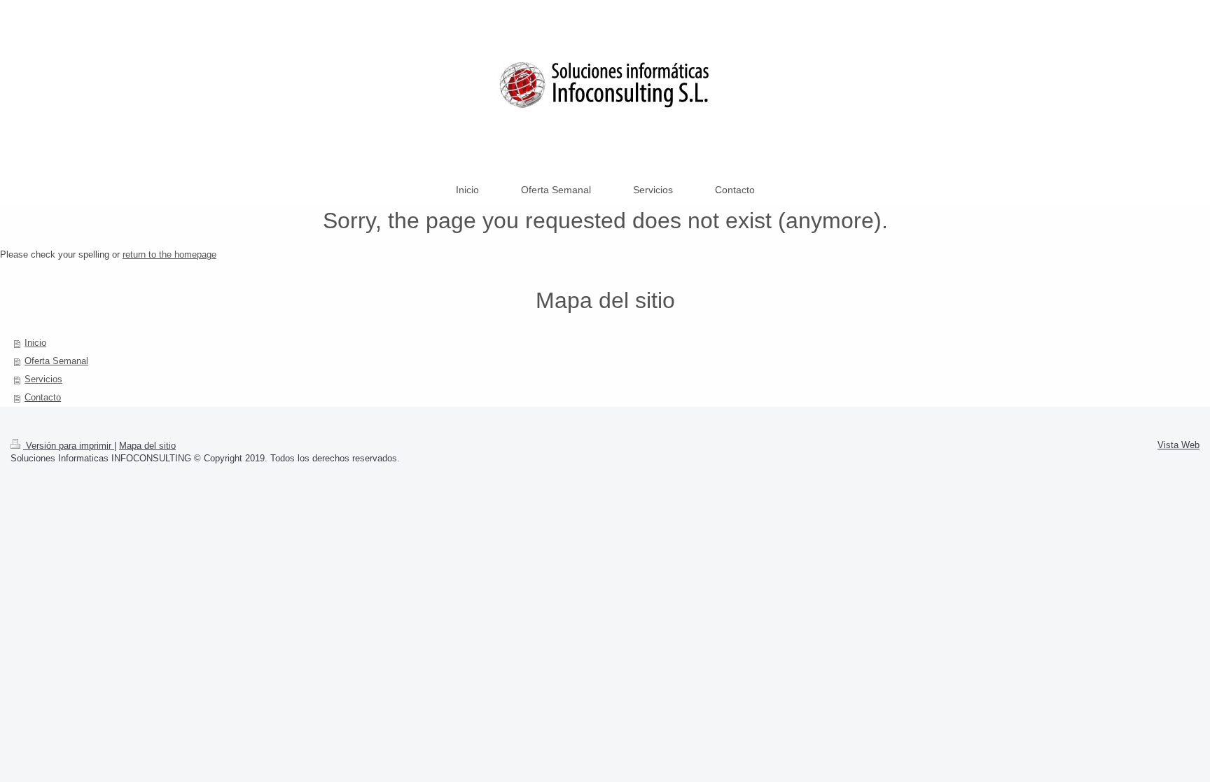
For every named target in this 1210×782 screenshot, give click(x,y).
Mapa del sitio (147, 445)
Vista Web (1178, 445)
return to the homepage (169, 254)
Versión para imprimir (68, 445)
